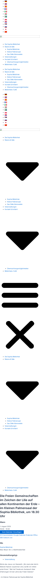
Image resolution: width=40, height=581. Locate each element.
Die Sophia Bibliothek (12, 44)
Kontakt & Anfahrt (11, 59)
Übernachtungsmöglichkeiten (17, 62)
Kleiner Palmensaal (14, 52)
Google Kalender (19, 535)
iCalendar (29, 535)
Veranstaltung (10, 559)
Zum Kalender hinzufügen (12, 532)
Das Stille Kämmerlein (15, 54)
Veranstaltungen (11, 57)
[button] (20, 315)
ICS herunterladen (6, 535)
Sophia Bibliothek (13, 49)
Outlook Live (7, 538)
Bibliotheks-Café (11, 64)
